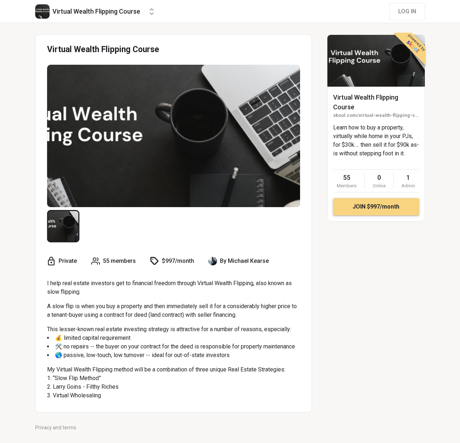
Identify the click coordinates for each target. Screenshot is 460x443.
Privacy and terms (55, 427)
